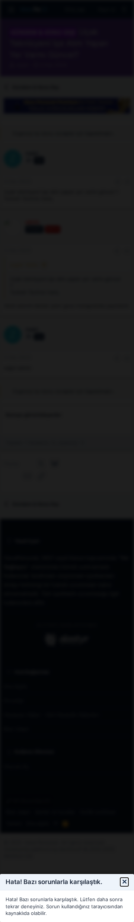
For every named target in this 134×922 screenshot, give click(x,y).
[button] (124, 882)
